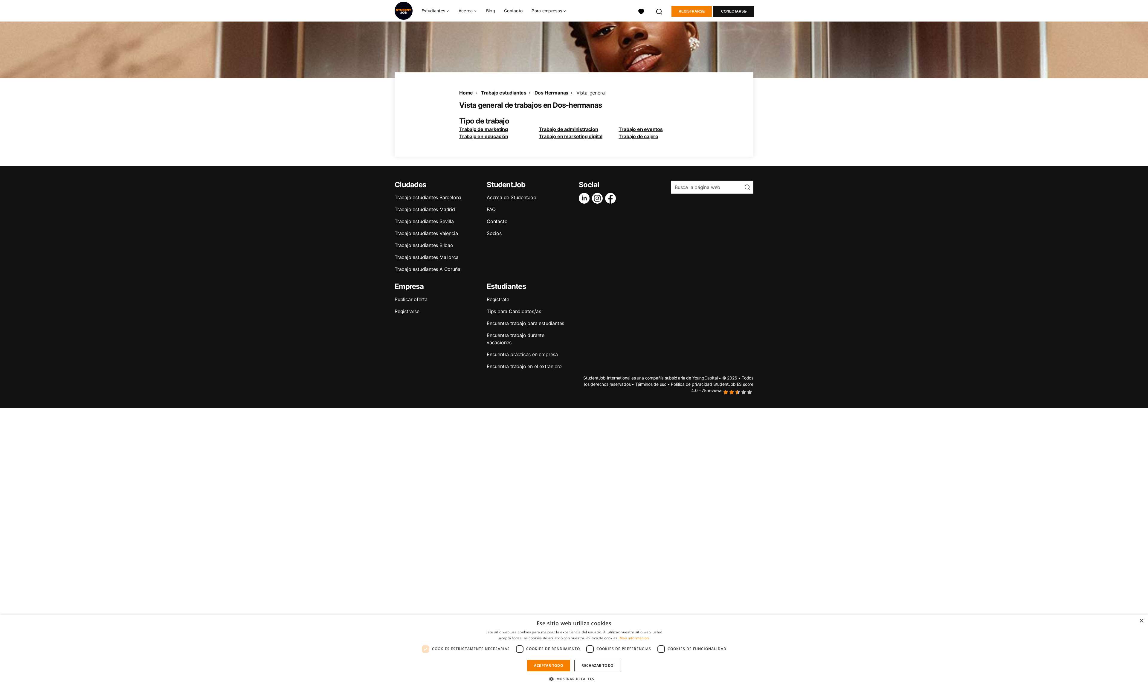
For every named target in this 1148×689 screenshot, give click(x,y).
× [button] (1141, 621)
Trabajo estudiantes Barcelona (428, 197)
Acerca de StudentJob (511, 197)
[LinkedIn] (585, 198)
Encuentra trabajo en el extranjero (524, 366)
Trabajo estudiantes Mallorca (426, 257)
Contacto (513, 10)
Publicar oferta (411, 299)
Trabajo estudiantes (503, 93)
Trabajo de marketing (483, 129)
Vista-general (591, 93)
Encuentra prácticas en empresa (522, 354)
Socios (494, 233)
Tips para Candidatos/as (514, 311)
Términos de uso (650, 384)
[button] (574, 679)
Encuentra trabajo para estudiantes (525, 323)
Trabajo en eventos (640, 129)
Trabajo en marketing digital (570, 136)
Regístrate (498, 299)
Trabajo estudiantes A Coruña (427, 269)
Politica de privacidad (691, 384)
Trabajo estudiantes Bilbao (424, 245)
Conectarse (733, 11)
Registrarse (692, 11)
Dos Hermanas (552, 93)
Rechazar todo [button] (597, 665)
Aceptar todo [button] (548, 665)
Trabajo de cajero (638, 136)
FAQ (491, 209)
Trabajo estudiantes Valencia (426, 233)
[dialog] (574, 652)
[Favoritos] (641, 10)
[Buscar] (659, 10)
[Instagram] (598, 198)
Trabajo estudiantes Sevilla (424, 221)
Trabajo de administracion (568, 129)
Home (466, 93)
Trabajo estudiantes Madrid (425, 209)
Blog (490, 10)
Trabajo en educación (483, 136)
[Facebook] (611, 198)
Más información (634, 638)
